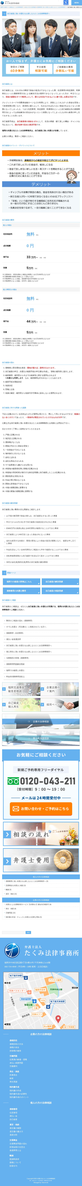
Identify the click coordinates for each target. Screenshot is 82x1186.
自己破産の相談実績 (54, 591)
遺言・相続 (11, 894)
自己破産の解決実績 (54, 582)
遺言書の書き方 (16, 1131)
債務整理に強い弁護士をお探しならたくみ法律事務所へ (27, 881)
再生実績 (13, 1082)
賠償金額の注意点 (17, 1147)
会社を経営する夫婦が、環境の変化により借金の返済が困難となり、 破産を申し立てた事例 (41, 542)
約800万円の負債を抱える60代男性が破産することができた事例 (32, 528)
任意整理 (13, 1113)
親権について (15, 1162)
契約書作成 (14, 1087)
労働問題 (10, 913)
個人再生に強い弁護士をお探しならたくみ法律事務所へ (29, 652)
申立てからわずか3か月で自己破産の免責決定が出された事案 (31, 522)
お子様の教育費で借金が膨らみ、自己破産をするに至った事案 (31, 516)
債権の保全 (14, 1047)
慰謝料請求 (14, 1159)
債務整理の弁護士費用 (16, 591)
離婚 (8, 889)
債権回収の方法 (16, 1044)
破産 (11, 1078)
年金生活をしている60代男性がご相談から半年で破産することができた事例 (37, 550)
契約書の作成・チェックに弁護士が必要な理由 (24, 917)
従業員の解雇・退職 (18, 1059)
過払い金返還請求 (13, 639)
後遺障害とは (15, 1150)
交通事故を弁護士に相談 (16, 885)
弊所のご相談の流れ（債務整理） (20, 621)
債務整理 (13, 1109)
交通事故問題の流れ (18, 1144)
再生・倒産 (11, 909)
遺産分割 (13, 1135)
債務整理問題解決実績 (15, 664)
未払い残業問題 (16, 1063)
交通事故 (13, 1140)
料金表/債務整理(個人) (15, 677)
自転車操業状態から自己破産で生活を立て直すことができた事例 (32, 556)
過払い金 (13, 1116)
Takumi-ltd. (45, 1182)
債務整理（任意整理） (15, 633)
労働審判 (13, 1066)
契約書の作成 (15, 1091)
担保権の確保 (15, 1051)
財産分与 (13, 1166)
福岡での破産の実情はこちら (19, 582)
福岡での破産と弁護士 (15, 670)
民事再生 (13, 1075)
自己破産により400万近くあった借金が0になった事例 (28, 534)
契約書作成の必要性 (18, 1094)
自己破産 (13, 1119)
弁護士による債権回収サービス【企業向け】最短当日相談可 (28, 904)
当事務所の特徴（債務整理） (18, 658)
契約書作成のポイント (19, 1097)
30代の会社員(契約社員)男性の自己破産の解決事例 (27, 562)
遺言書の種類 (15, 1128)
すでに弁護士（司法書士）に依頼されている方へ (26, 627)
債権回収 (13, 1040)
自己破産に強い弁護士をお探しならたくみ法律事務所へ (29, 646)
